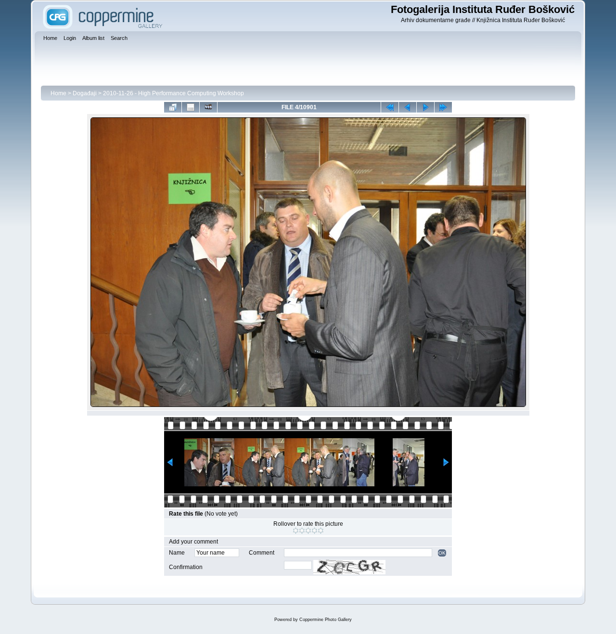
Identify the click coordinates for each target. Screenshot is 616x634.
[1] (296, 530)
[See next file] (425, 107)
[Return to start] (389, 107)
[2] (302, 530)
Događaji (85, 93)
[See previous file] (407, 107)
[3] (308, 530)
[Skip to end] (443, 107)
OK (442, 553)
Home (58, 93)
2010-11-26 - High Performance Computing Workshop (173, 93)
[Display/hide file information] (190, 107)
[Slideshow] (208, 107)
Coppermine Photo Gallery (325, 619)
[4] (314, 530)
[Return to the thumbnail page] (172, 107)
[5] (321, 530)
